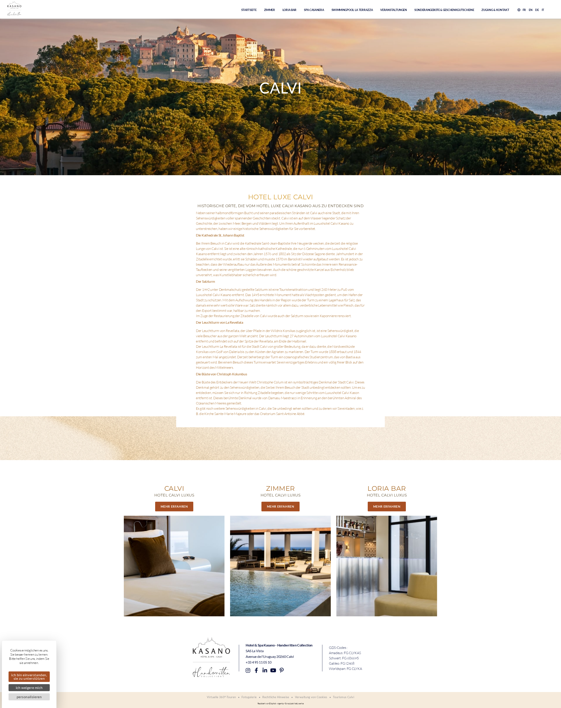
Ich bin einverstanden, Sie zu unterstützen (29, 676)
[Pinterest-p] (281, 670)
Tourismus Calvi (343, 697)
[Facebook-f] (256, 670)
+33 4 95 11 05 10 (259, 662)
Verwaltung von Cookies (311, 697)
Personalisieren (29, 697)
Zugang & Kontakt (495, 10)
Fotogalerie (249, 697)
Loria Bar (289, 10)
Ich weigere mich (29, 687)
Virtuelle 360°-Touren (221, 697)
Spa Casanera (314, 10)
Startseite (249, 10)
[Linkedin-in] (265, 670)
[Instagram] (248, 670)
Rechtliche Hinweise (275, 697)
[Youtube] (273, 670)
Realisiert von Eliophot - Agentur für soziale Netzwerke (280, 703)
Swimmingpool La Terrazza (352, 10)
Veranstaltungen (393, 10)
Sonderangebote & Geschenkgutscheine (444, 10)
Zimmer (269, 10)
